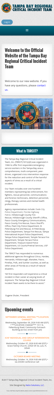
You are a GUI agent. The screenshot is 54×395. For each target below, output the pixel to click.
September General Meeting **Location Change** (27, 318)
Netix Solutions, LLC (35, 385)
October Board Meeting (27, 356)
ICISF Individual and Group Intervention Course (27, 339)
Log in (7, 22)
